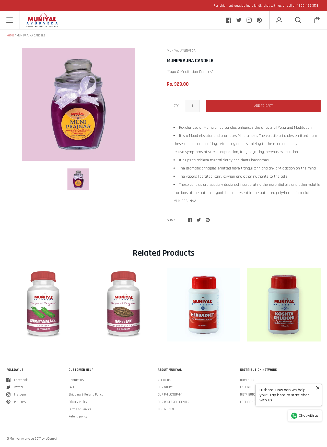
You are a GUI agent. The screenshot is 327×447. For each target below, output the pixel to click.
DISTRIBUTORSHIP (251, 394)
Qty (176, 105)
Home (10, 35)
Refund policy (77, 416)
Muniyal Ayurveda (22, 439)
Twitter (18, 387)
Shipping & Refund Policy (85, 394)
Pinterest (20, 402)
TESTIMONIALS (167, 409)
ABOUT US (164, 380)
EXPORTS (246, 387)
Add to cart (263, 105)
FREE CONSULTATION (254, 402)
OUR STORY (165, 387)
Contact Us (76, 380)
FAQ (71, 387)
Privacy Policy (77, 402)
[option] (78, 104)
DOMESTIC (247, 380)
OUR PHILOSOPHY (170, 394)
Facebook (21, 380)
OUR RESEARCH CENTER (173, 402)
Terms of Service (79, 409)
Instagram (21, 394)
